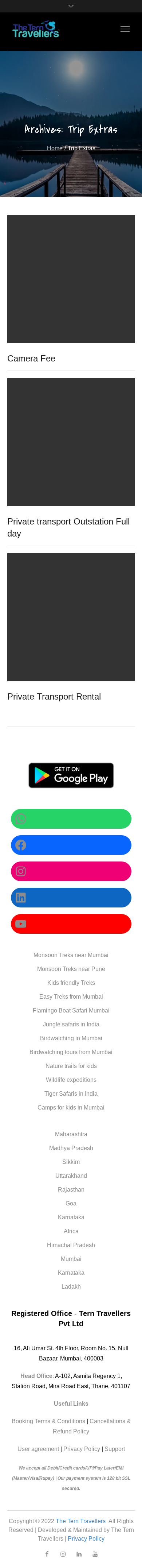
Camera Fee (31, 358)
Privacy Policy (81, 1449)
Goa (71, 1203)
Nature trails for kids (71, 1066)
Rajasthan (71, 1189)
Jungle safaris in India (71, 1024)
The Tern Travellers (81, 1521)
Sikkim (71, 1162)
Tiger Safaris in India (71, 1094)
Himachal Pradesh (71, 1245)
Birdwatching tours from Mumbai (71, 1052)
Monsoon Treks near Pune (71, 969)
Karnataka (71, 1217)
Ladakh (71, 1287)
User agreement (38, 1449)
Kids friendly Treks (71, 983)
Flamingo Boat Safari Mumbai (71, 1010)
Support (114, 1449)
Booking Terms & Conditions (48, 1421)
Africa (71, 1231)
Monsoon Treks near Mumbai (71, 955)
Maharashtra (71, 1134)
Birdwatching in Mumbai (71, 1038)
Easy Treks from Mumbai (71, 997)
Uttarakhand (71, 1176)
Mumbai (71, 1259)
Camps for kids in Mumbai (71, 1107)
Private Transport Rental (54, 696)
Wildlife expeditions (71, 1080)
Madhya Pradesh (71, 1148)
